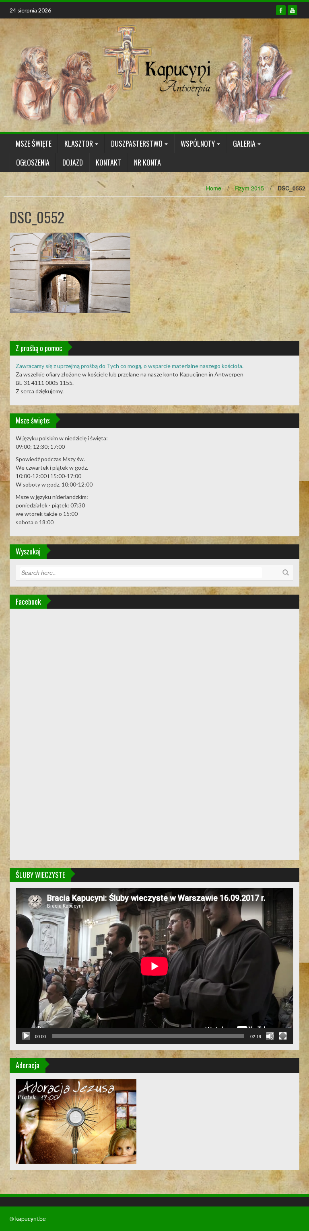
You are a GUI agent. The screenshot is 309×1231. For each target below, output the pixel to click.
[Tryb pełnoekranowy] (283, 1036)
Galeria (244, 143)
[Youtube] (292, 10)
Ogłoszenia (32, 162)
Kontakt (108, 162)
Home (213, 188)
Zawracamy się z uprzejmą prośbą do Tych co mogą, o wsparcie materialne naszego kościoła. (129, 365)
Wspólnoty (198, 143)
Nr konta (147, 162)
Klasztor (78, 143)
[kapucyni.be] (151, 74)
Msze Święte (34, 143)
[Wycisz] (270, 1036)
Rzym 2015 (249, 188)
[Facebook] (281, 10)
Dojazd (72, 162)
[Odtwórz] (26, 1036)
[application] (154, 966)
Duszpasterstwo (137, 143)
